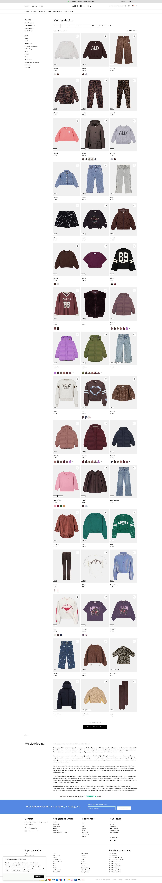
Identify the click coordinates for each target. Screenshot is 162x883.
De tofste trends (68, 11)
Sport (49, 11)
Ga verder (38, 876)
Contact (123, 1)
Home (26, 735)
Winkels (131, 1)
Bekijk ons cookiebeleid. (11, 871)
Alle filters (110, 26)
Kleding (27, 11)
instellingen (27, 871)
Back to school (57, 11)
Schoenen (34, 11)
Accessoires (42, 11)
